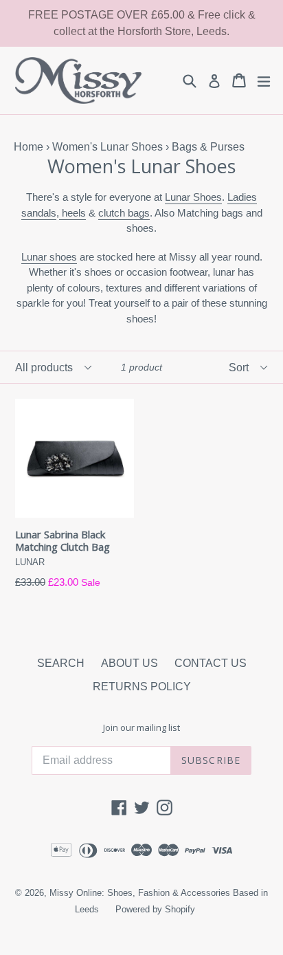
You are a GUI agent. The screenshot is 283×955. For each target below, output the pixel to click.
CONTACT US (210, 663)
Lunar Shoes (193, 197)
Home (28, 147)
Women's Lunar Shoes (107, 147)
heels (72, 213)
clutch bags (124, 213)
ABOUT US (129, 663)
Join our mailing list (141, 728)
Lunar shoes (49, 257)
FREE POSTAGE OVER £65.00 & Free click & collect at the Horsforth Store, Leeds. (142, 23)
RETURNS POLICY (142, 686)
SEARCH (60, 663)
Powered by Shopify (155, 909)
